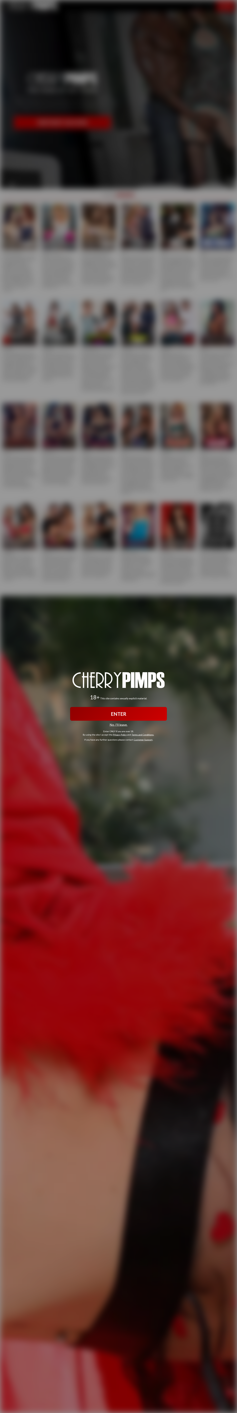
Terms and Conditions (142, 734)
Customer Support (143, 739)
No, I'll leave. (119, 725)
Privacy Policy (120, 734)
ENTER (118, 714)
